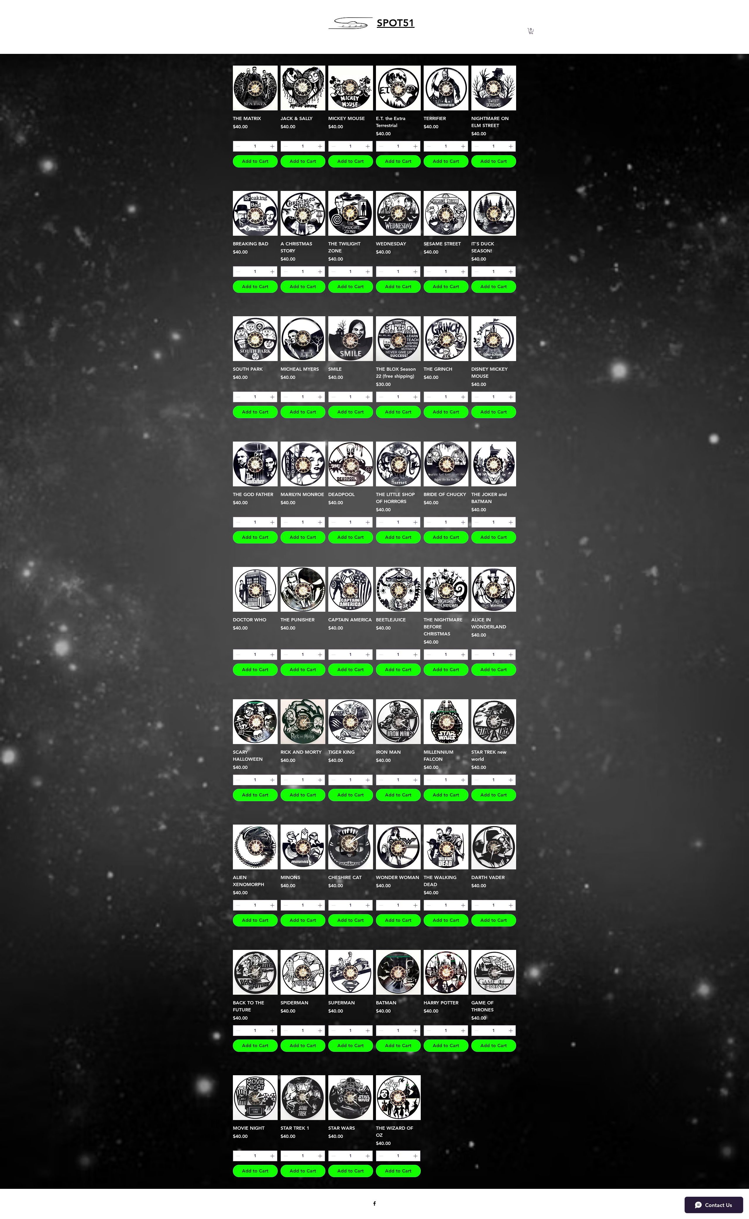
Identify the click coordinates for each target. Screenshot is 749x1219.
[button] (531, 31)
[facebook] (374, 1203)
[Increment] (272, 146)
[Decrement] (237, 146)
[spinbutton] (255, 146)
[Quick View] (255, 88)
